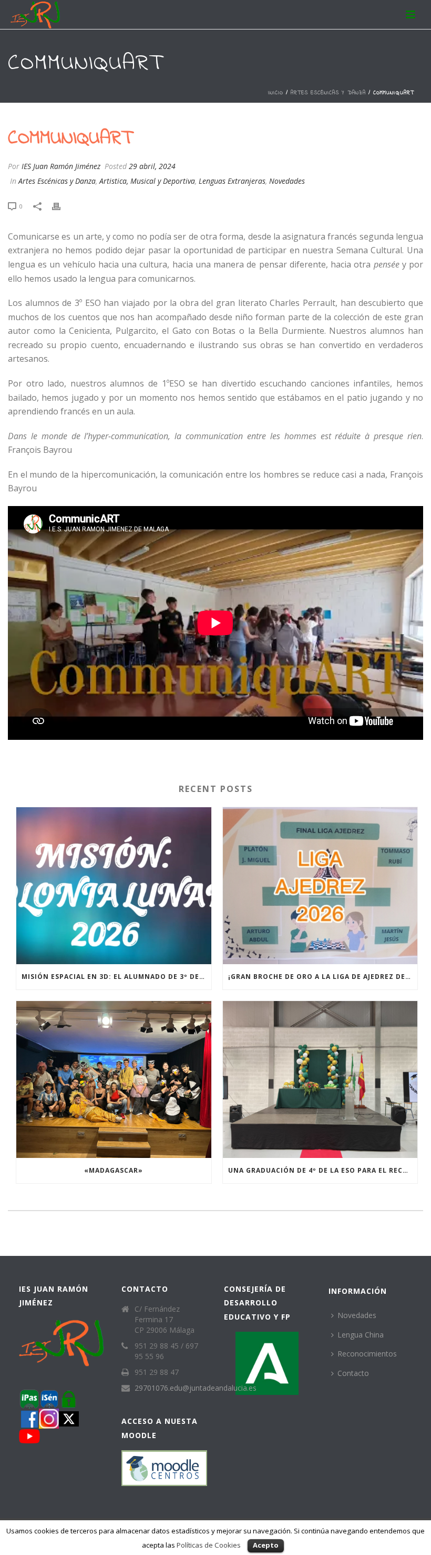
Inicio (275, 93)
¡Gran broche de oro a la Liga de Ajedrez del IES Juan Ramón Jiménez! (323, 976)
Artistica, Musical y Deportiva (147, 181)
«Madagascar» (113, 1170)
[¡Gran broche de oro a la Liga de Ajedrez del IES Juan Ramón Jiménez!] (320, 885)
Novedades (287, 181)
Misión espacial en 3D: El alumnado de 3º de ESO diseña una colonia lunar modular (116, 976)
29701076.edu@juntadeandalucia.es (195, 1388)
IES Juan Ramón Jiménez (61, 166)
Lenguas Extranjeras (232, 181)
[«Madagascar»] (113, 1079)
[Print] (61, 206)
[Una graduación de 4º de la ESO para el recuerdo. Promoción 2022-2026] (320, 1079)
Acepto (266, 1545)
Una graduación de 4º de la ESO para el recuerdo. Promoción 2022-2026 (323, 1170)
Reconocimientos (367, 1354)
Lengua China (360, 1335)
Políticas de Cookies (209, 1545)
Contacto (353, 1373)
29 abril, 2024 (152, 166)
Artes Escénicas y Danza (328, 93)
